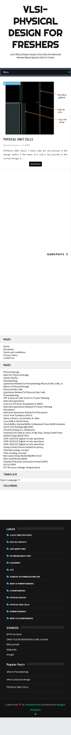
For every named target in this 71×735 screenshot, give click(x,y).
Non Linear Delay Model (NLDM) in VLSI (22, 455)
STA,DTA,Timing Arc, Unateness (19, 429)
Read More (35, 164)
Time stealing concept (14, 453)
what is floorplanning (21, 618)
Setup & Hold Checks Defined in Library (23, 447)
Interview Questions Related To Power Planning (27, 406)
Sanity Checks (10, 377)
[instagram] (35, 714)
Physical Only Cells (13, 389)
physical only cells (19, 604)
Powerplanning (11, 395)
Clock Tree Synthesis (21, 535)
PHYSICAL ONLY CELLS (18, 139)
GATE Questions (18, 549)
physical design (18, 597)
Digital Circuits (18, 542)
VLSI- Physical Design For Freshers (35, 26)
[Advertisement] (35, 210)
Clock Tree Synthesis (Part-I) (17, 415)
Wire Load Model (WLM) (15, 458)
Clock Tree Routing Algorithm (18, 426)
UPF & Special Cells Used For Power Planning (26, 397)
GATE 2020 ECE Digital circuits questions (23, 438)
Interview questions (20, 556)
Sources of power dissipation (25, 577)
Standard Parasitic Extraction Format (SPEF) (25, 461)
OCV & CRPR (9, 464)
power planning (18, 611)
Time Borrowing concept (16, 450)
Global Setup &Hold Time (16, 435)
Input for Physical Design (16, 374)
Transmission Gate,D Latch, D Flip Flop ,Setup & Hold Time (32, 432)
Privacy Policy (10, 355)
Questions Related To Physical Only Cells (24, 392)
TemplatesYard (32, 704)
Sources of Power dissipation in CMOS (23, 403)
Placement (8, 409)
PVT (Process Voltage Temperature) (21, 467)
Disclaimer (8, 349)
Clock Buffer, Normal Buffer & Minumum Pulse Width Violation (34, 424)
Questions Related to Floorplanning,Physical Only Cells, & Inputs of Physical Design (33, 385)
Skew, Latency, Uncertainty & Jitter (21, 418)
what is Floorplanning (17, 671)
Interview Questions (13, 400)
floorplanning (13, 83)
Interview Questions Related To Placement (25, 412)
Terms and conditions (14, 352)
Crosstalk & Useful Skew (16, 421)
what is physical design (18, 679)
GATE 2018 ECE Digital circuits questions (23, 444)
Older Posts (55, 254)
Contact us (8, 357)
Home (6, 346)
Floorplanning (10, 380)
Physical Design (11, 372)
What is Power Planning (22, 583)
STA (11, 570)
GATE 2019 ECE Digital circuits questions (23, 441)
